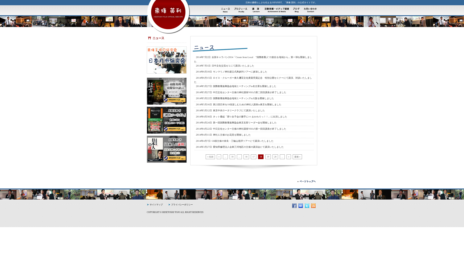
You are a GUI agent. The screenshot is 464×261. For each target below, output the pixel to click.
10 (232, 157)
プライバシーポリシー (182, 204)
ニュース (226, 10)
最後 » (297, 157)
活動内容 (256, 10)
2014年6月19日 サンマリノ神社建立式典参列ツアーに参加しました (231, 71)
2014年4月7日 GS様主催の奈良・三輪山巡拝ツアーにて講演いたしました (235, 141)
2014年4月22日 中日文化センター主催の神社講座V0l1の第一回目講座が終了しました (241, 128)
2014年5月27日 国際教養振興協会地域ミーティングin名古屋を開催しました (236, 86)
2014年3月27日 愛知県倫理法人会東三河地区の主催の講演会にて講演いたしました (240, 147)
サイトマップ (156, 204)
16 (246, 157)
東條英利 (169, 13)
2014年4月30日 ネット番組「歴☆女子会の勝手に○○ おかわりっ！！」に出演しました (241, 116)
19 (268, 157)
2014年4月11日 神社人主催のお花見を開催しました (223, 134)
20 (275, 157)
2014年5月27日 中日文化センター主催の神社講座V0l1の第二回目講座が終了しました (241, 92)
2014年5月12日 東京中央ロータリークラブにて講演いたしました (230, 110)
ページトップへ (304, 181)
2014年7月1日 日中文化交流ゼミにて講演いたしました (225, 65)
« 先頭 (210, 157)
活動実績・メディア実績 (276, 10)
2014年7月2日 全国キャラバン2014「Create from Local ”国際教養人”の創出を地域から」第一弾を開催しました (253, 59)
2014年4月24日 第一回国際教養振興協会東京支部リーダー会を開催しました (236, 122)
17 (253, 157)
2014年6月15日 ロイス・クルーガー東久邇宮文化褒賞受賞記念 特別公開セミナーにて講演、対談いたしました (253, 80)
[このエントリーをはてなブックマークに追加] (301, 207)
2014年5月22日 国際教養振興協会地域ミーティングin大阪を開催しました (235, 98)
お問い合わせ (309, 10)
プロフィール (241, 10)
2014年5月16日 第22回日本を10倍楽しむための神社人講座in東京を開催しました (238, 104)
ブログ (296, 10)
